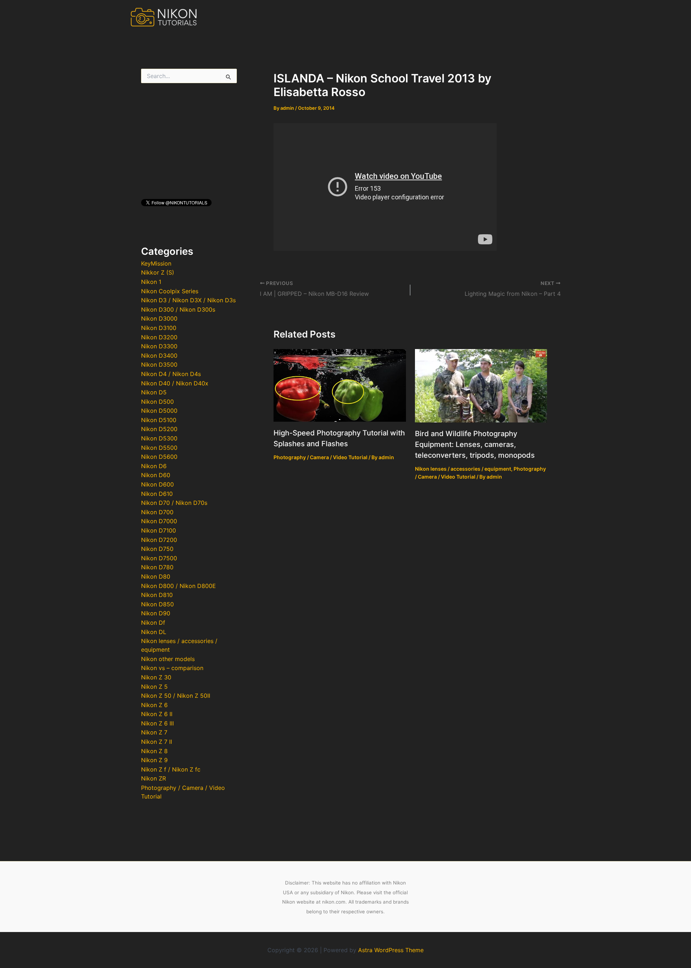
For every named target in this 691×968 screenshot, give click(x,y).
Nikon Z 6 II (156, 714)
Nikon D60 (155, 475)
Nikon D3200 (159, 337)
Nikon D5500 (159, 447)
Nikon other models (168, 658)
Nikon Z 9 (154, 760)
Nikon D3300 (159, 346)
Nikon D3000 (159, 318)
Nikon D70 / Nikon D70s (174, 502)
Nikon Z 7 (154, 732)
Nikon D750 (157, 548)
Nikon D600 (157, 484)
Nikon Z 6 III (157, 723)
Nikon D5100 (158, 420)
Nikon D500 (157, 401)
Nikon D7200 (159, 539)
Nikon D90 (155, 613)
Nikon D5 (154, 392)
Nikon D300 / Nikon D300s (178, 309)
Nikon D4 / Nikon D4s (171, 373)
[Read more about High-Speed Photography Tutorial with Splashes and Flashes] (340, 384)
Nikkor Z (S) (157, 272)
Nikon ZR (153, 778)
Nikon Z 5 (154, 686)
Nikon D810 (157, 594)
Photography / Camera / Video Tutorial (320, 457)
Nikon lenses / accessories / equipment (463, 469)
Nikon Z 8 (154, 751)
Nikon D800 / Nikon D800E (178, 585)
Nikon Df (153, 622)
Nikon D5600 (159, 456)
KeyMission (156, 263)
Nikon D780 (157, 567)
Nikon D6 (154, 466)
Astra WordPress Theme (391, 950)
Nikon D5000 (159, 410)
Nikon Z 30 (156, 677)
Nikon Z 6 (154, 705)
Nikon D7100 (158, 530)
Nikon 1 (151, 281)
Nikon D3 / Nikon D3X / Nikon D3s (188, 300)
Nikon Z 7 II (156, 741)
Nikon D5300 (159, 438)
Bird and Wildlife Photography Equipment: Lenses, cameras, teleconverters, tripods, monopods (475, 444)
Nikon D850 (157, 604)
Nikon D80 (155, 576)
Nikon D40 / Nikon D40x (174, 383)
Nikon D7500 (159, 558)
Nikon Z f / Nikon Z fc (170, 769)
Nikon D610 (157, 493)
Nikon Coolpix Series (169, 291)
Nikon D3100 (158, 327)
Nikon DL (153, 631)
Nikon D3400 (159, 355)
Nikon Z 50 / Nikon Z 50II (175, 695)
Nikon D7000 (159, 521)
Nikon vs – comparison (172, 667)
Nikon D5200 (159, 429)
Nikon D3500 (159, 364)
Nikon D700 (157, 512)
